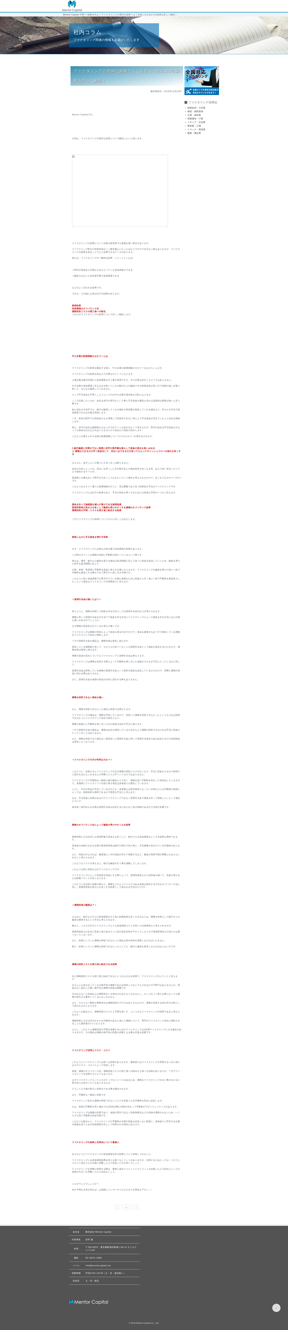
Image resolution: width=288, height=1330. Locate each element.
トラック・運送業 (197, 129)
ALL (127, 1207)
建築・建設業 (194, 133)
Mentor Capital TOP (74, 14)
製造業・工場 (194, 126)
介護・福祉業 (194, 115)
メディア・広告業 (197, 122)
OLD (136, 1207)
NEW (117, 1207)
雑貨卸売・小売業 (197, 108)
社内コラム (93, 14)
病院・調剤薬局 (195, 111)
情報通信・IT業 (195, 118)
